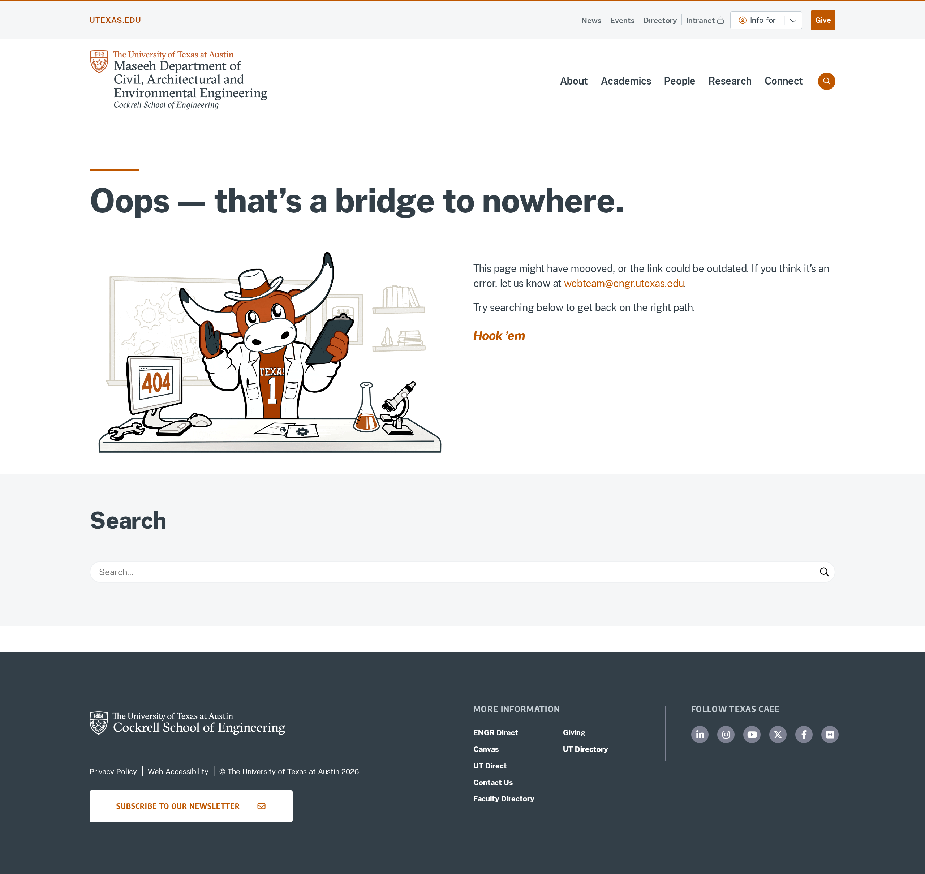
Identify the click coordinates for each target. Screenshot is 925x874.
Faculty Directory (503, 799)
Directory (660, 20)
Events (622, 20)
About (574, 81)
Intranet (700, 20)
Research (730, 81)
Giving (574, 732)
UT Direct (490, 766)
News (591, 20)
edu (675, 283)
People (680, 81)
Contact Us (493, 782)
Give (823, 20)
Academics (626, 81)
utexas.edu (115, 20)
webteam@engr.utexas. (615, 283)
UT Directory (585, 749)
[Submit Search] (824, 572)
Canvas (486, 749)
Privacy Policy (113, 771)
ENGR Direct (495, 732)
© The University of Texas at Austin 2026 (289, 771)
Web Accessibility (178, 771)
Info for (763, 20)
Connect (784, 81)
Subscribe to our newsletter (178, 806)
